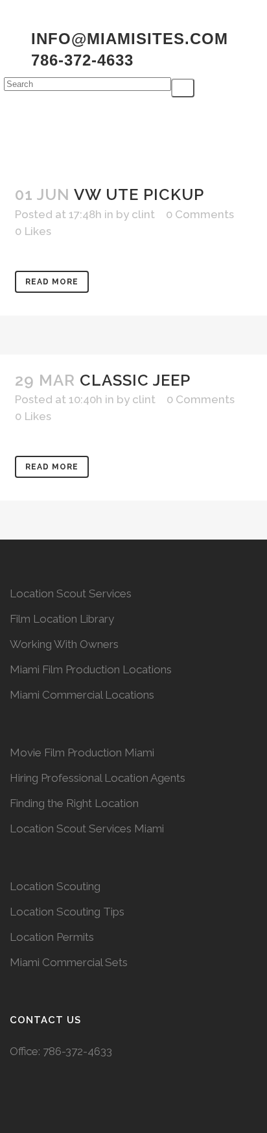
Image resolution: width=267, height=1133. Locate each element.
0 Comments (200, 214)
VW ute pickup (139, 194)
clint (143, 214)
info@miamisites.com (127, 38)
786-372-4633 (77, 1051)
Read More (51, 281)
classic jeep (135, 380)
